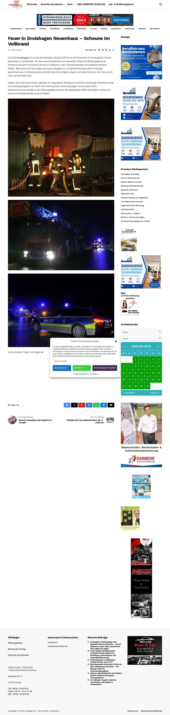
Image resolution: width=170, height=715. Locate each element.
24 (147, 379)
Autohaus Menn (128, 209)
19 (159, 373)
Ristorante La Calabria (130, 213)
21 (130, 379)
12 (159, 366)
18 (153, 373)
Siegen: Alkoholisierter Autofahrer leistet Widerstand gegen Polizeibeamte (106, 675)
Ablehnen (78, 368)
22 (136, 379)
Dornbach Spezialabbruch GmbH (135, 221)
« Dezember (129, 392)
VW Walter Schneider (130, 174)
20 (124, 379)
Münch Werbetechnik (130, 178)
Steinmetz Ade (127, 194)
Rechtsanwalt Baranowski (132, 186)
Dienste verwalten (60, 361)
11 (153, 366)
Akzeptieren (60, 368)
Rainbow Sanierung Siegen (132, 217)
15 (135, 373)
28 (130, 386)
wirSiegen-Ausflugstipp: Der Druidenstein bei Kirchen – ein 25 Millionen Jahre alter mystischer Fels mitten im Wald (105, 645)
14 (130, 373)
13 (124, 373)
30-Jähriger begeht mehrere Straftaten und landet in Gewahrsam (103, 682)
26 (159, 379)
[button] (116, 341)
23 (141, 379)
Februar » (155, 392)
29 (136, 386)
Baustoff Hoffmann (129, 190)
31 (147, 386)
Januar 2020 (141, 346)
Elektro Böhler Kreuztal (131, 182)
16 (141, 373)
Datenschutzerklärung (81, 374)
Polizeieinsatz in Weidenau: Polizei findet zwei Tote (102, 661)
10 (147, 366)
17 (147, 373)
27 (124, 386)
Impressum (94, 374)
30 (141, 386)
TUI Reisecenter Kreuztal (132, 201)
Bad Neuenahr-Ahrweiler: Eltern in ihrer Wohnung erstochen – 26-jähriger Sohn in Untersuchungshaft (106, 667)
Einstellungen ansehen (105, 368)
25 (153, 379)
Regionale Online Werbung (132, 205)
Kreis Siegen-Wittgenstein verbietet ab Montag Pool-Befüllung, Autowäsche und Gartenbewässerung (103, 654)
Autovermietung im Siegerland (134, 198)
